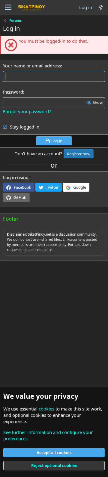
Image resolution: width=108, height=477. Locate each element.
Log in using (15, 177)
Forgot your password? (27, 111)
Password (13, 92)
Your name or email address (32, 66)
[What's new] (101, 7)
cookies (46, 409)
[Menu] (8, 7)
